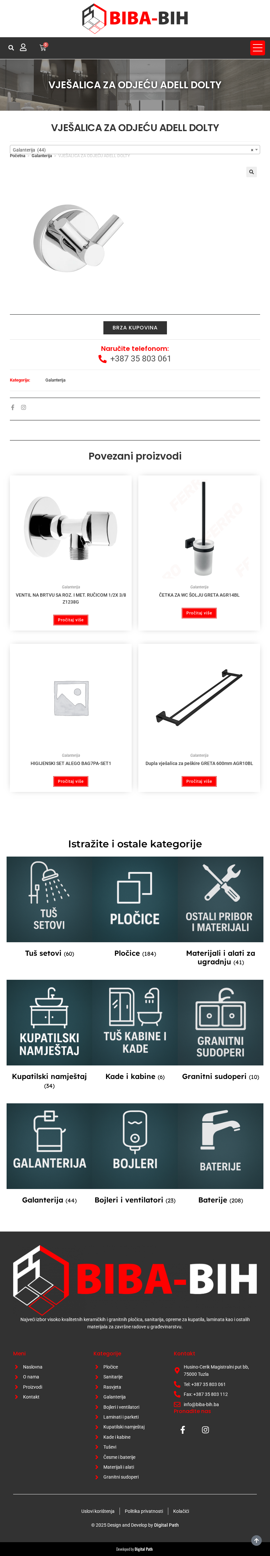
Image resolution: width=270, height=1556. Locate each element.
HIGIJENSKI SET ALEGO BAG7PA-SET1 (71, 763)
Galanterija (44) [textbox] (133, 150)
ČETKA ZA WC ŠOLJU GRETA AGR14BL (199, 595)
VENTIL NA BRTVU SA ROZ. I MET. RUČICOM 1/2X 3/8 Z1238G (71, 598)
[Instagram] (23, 407)
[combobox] (135, 149)
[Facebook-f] (12, 407)
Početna (17, 155)
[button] (11, 48)
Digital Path (166, 1525)
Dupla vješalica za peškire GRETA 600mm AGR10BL (199, 763)
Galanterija (42, 155)
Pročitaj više (71, 620)
